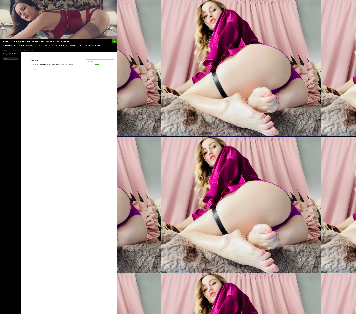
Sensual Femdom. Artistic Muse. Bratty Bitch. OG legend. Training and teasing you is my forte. (37, 41)
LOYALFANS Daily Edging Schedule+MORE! (56, 45)
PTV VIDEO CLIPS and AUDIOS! (93, 45)
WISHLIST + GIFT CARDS (27, 50)
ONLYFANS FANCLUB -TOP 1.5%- (76, 45)
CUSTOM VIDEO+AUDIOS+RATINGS (26, 45)
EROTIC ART (39, 45)
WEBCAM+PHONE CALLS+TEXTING (11, 50)
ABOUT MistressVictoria (9, 45)
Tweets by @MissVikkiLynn (93, 65)
